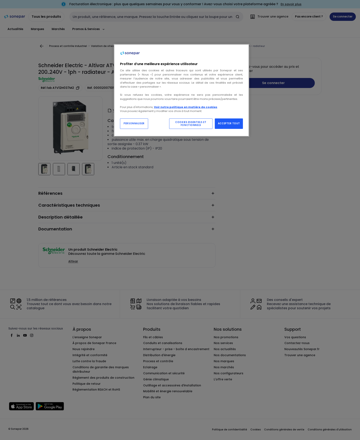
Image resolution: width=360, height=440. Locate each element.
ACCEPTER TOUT (229, 123)
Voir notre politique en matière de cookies (185, 107)
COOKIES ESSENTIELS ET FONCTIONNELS (190, 124)
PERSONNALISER (134, 123)
